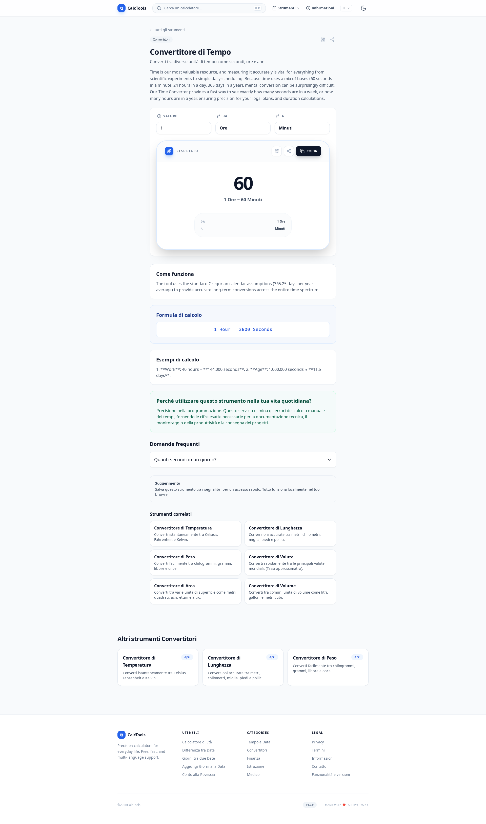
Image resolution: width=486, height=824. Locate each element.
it (344, 8)
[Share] (289, 151)
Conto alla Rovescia (198, 774)
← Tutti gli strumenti (167, 29)
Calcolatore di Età (197, 742)
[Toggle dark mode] (363, 8)
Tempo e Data (258, 742)
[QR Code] (277, 151)
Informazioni (323, 8)
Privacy (318, 742)
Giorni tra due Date (198, 758)
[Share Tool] (332, 39)
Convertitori (161, 39)
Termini (318, 750)
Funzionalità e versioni (331, 774)
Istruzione (255, 766)
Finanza (253, 758)
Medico (253, 774)
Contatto (319, 766)
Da (224, 116)
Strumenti (286, 8)
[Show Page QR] (323, 39)
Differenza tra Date (198, 750)
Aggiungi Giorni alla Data (203, 766)
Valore (170, 116)
